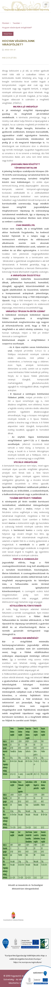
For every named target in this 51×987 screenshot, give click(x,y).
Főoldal (5, 23)
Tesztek (16, 23)
